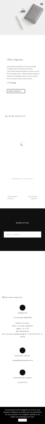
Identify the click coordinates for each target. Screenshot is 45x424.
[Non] (42, 415)
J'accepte (22, 420)
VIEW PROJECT (14, 91)
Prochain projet (32, 198)
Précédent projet (13, 198)
